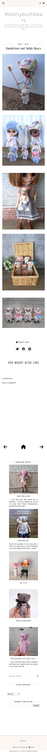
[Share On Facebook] (23, 349)
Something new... (23, 540)
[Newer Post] (5, 447)
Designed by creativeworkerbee (23, 751)
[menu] (3, 3)
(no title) (23, 582)
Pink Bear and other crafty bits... (23, 658)
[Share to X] (17, 349)
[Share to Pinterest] (29, 349)
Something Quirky (23, 496)
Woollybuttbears (23, 17)
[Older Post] (41, 447)
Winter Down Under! (23, 620)
